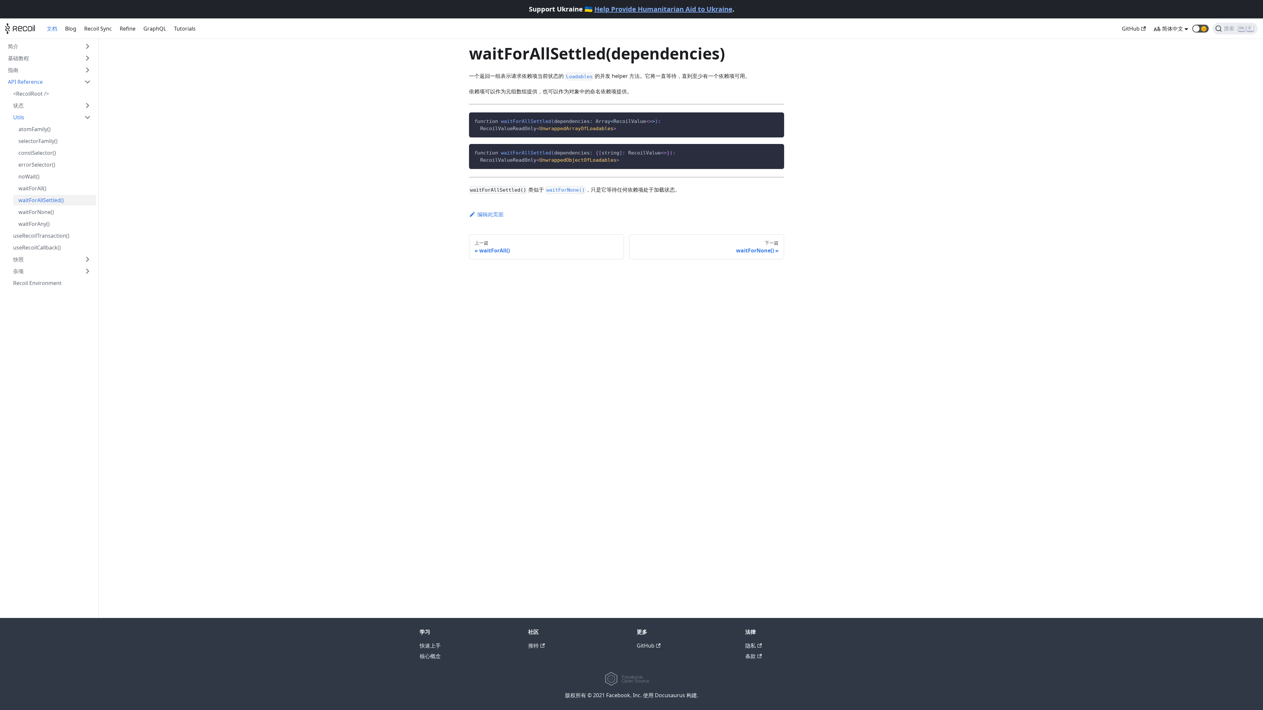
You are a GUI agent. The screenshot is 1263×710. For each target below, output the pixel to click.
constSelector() (37, 152)
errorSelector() (36, 164)
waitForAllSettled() (41, 200)
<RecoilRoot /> (31, 93)
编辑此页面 (490, 214)
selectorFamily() (38, 141)
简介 (13, 46)
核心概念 (430, 656)
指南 (13, 70)
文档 (52, 28)
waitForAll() (32, 188)
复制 (774, 120)
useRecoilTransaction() (41, 235)
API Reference (25, 81)
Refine (128, 28)
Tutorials (185, 28)
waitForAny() (34, 223)
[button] (1200, 29)
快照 (18, 259)
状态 (18, 105)
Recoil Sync (98, 28)
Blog (70, 28)
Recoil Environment (37, 283)
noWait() (28, 176)
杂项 (18, 271)
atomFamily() (34, 129)
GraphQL (154, 28)
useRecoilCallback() (37, 247)
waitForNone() (36, 212)
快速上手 (430, 645)
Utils (18, 117)
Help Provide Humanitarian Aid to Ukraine (663, 9)
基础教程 (18, 58)
